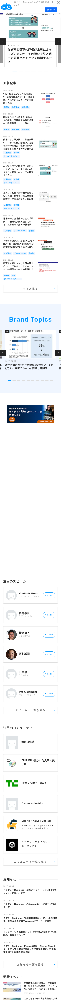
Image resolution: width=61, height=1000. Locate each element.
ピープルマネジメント (12, 279)
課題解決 (25, 107)
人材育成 (7, 231)
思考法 (6, 107)
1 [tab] (9, 380)
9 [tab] (46, 380)
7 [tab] (37, 380)
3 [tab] (18, 380)
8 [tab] (42, 380)
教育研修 (15, 107)
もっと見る (30, 288)
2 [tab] (14, 380)
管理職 (16, 153)
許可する (51, 9)
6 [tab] (32, 380)
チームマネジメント (11, 156)
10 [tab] (51, 380)
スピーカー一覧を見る (30, 710)
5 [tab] (28, 380)
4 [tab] (23, 380)
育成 (14, 275)
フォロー (49, 595)
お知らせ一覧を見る (30, 964)
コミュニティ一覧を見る (30, 861)
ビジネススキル (20, 231)
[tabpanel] (30, 39)
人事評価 (7, 153)
